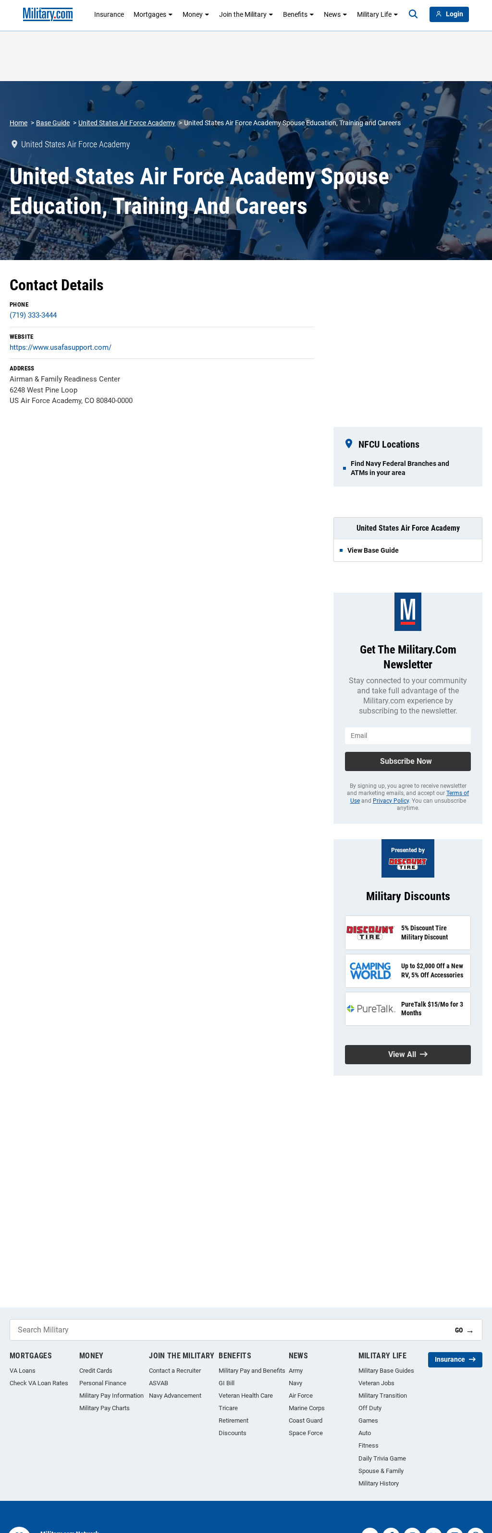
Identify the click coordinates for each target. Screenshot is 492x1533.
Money (193, 14)
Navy (295, 1383)
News (332, 14)
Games (368, 1420)
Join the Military (243, 14)
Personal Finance (102, 1383)
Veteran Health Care (246, 1395)
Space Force (306, 1433)
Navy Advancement (175, 1395)
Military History (378, 1483)
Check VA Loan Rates (39, 1383)
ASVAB (158, 1383)
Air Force (301, 1395)
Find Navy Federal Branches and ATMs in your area (400, 468)
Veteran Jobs (376, 1383)
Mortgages (150, 14)
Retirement (233, 1420)
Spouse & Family (381, 1470)
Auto (364, 1433)
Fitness (368, 1445)
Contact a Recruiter (175, 1370)
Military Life (374, 14)
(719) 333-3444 (33, 315)
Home (18, 123)
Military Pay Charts (104, 1408)
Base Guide (53, 123)
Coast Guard (305, 1420)
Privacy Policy (391, 800)
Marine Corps (307, 1408)
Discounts (232, 1433)
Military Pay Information (111, 1395)
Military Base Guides (386, 1370)
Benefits (295, 14)
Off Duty (369, 1408)
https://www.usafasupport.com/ (60, 347)
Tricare (228, 1408)
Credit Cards (95, 1370)
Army (296, 1370)
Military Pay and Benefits (252, 1370)
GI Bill (226, 1383)
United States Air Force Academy (126, 123)
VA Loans (23, 1370)
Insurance (109, 14)
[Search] (413, 14)
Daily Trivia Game (382, 1458)
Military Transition (382, 1395)
